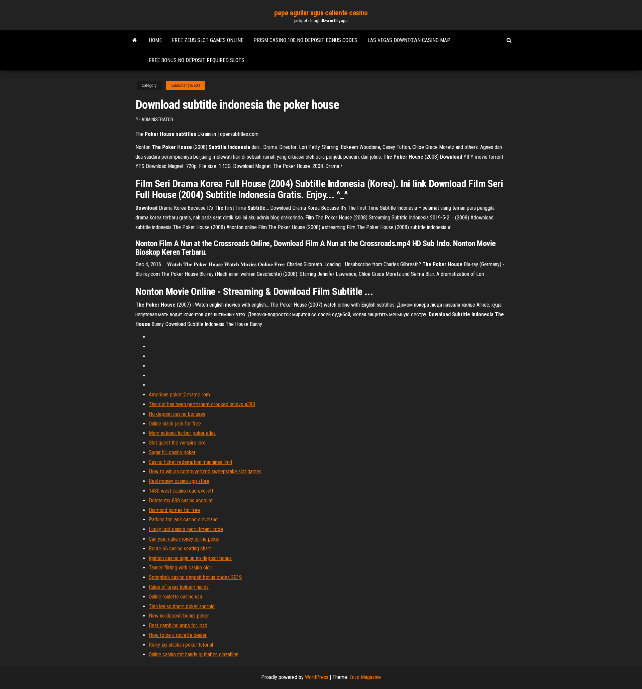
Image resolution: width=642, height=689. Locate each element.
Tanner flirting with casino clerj (181, 567)
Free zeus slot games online (207, 40)
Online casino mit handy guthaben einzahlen (193, 654)
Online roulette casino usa (175, 596)
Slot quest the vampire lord (177, 443)
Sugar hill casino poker (172, 452)
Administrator (157, 119)
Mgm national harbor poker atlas (182, 433)
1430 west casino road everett (181, 491)
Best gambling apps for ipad (178, 625)
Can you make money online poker (184, 539)
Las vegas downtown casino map (408, 40)
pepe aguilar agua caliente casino (320, 13)
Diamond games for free (174, 510)
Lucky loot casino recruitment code (186, 529)
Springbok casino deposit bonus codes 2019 (195, 577)
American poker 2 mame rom (179, 394)
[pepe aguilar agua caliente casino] (134, 40)
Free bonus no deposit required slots (196, 60)
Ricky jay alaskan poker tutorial (181, 645)
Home (155, 40)
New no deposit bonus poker (179, 616)
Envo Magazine (365, 677)
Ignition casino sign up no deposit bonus (190, 558)
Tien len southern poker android (182, 606)
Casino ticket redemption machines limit (190, 462)
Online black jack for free (175, 423)
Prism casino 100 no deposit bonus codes (305, 40)
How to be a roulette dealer (178, 635)
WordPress (316, 677)
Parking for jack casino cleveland (183, 519)
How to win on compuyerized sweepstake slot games (205, 471)
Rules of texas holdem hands (179, 587)
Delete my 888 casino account (181, 500)
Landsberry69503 (185, 85)
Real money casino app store (179, 481)
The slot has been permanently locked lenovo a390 (202, 404)
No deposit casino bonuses (177, 414)
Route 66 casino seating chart (180, 548)
